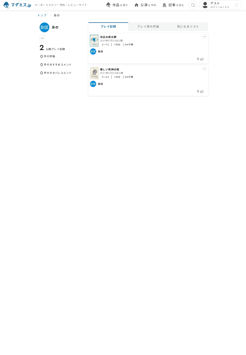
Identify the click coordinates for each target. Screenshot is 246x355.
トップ (42, 15)
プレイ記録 (108, 26)
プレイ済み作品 (148, 26)
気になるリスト (188, 26)
